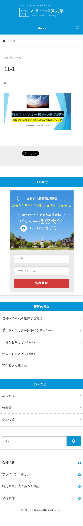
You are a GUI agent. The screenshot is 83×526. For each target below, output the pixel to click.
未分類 (7, 407)
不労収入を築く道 (14, 365)
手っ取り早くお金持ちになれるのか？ (28, 330)
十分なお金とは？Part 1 (18, 354)
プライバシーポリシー (17, 474)
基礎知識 (8, 395)
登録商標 (8, 498)
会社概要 (8, 462)
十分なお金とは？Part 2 (18, 342)
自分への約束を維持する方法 (22, 318)
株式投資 (8, 419)
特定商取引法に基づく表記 (20, 486)
